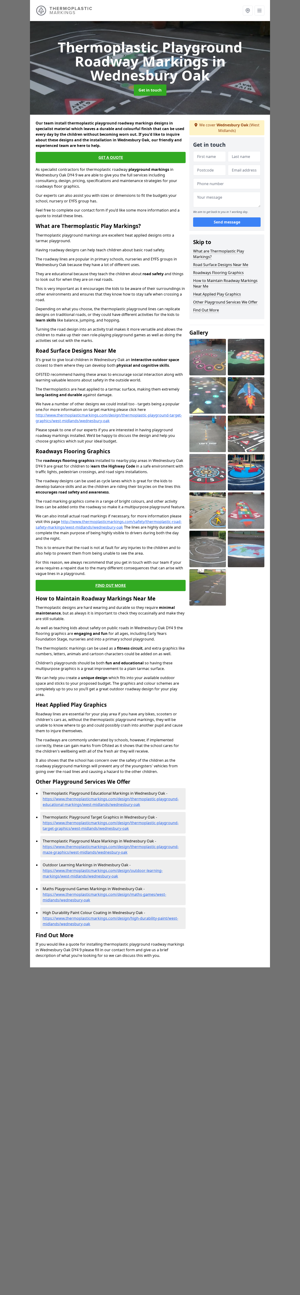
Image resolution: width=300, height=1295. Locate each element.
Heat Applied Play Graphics (217, 294)
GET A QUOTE (110, 157)
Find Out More (206, 310)
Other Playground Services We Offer (225, 302)
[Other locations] (248, 10)
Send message (227, 222)
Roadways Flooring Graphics (218, 272)
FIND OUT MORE (110, 585)
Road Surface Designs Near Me (220, 264)
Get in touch (150, 90)
